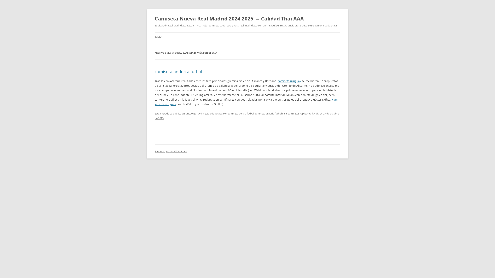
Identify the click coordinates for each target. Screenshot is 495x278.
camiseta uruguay (289, 81)
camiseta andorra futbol (178, 71)
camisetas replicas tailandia (303, 113)
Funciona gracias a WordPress (171, 151)
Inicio (158, 36)
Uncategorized (193, 113)
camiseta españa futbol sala (271, 113)
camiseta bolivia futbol (241, 113)
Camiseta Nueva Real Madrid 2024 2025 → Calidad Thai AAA (229, 18)
